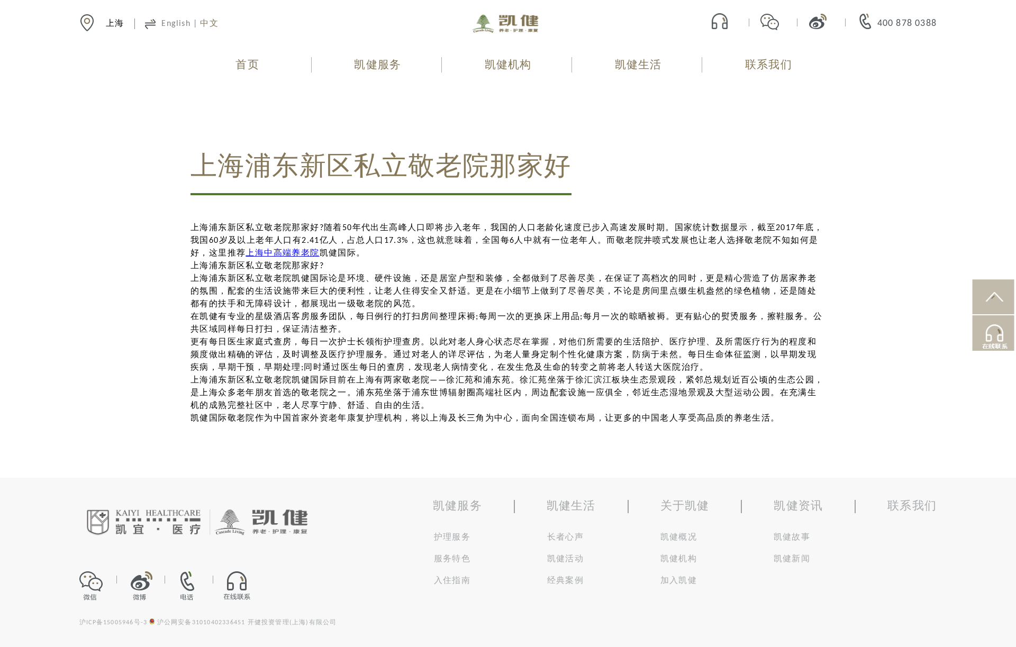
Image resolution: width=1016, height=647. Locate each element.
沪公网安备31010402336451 (201, 622)
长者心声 (565, 537)
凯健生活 (638, 65)
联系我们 (768, 65)
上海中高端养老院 (282, 253)
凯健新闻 (792, 559)
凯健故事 (792, 537)
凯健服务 (377, 65)
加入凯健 (678, 581)
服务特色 (452, 559)
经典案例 (565, 581)
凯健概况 (678, 537)
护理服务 (452, 537)
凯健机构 (508, 65)
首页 (247, 65)
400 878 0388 (907, 24)
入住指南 (452, 581)
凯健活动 (565, 559)
